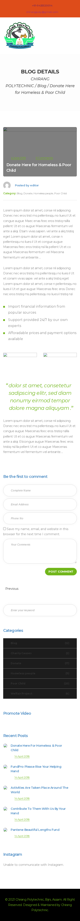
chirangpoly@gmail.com (42, 12)
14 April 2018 (22, 756)
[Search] (70, 610)
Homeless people (43, 193)
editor (34, 185)
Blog (19, 193)
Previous (11, 589)
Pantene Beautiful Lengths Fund (35, 830)
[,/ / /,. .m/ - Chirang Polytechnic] (21, 36)
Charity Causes (40, 653)
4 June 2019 (18, 158)
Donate (27, 193)
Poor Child (60, 193)
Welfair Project (40, 693)
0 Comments (44, 158)
